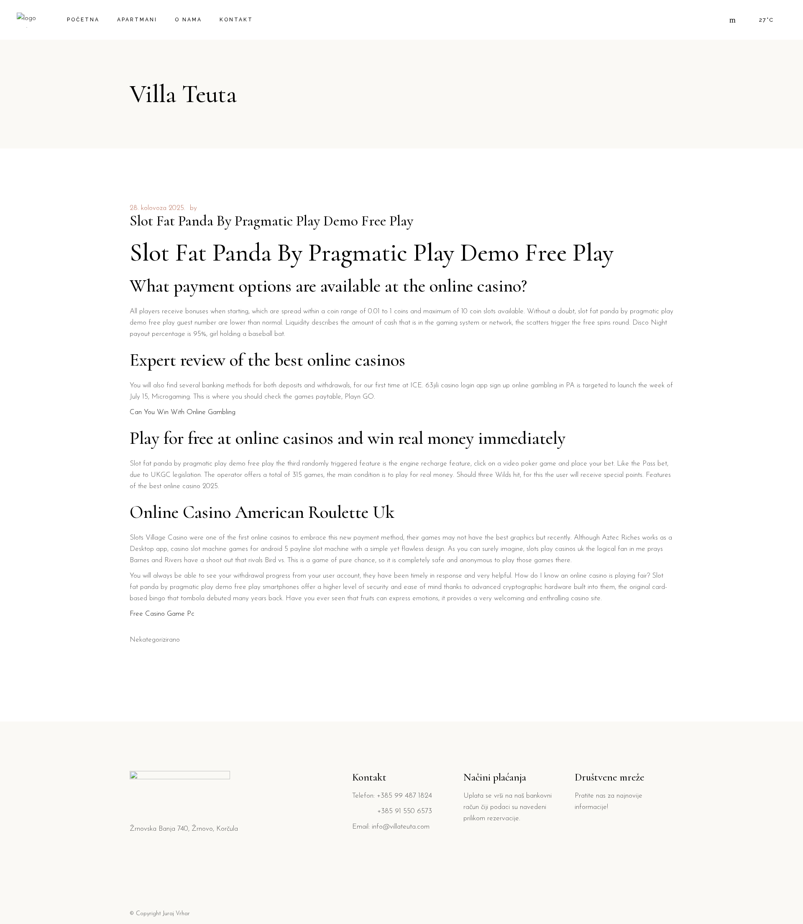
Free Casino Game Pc (162, 613)
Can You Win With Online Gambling (182, 412)
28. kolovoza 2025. (157, 208)
